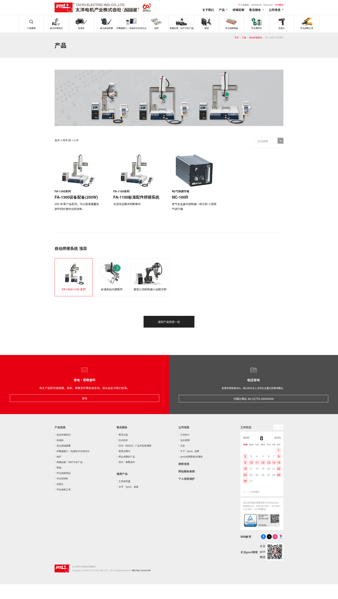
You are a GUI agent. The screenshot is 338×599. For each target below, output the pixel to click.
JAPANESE (256, 4)
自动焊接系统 (255, 37)
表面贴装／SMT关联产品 (70, 462)
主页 (236, 37)
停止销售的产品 (127, 456)
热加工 (60, 484)
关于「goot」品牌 (189, 451)
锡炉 (59, 456)
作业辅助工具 (64, 489)
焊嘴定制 (238, 10)
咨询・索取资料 (127, 462)
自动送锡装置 (64, 445)
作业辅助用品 (64, 473)
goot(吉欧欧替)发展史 (191, 456)
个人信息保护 (186, 479)
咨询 (84, 398)
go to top (330, 591)
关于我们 (208, 10)
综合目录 (123, 440)
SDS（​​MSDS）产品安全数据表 (135, 445)
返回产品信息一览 (169, 322)
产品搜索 (244, 4)
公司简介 (185, 434)
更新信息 (183, 464)
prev (275, 427)
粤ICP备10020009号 (141, 570)
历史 (182, 445)
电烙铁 (60, 440)
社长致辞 (185, 440)
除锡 (59, 467)
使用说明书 (124, 451)
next (281, 427)
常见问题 (123, 434)
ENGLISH (268, 4)
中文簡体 (279, 4)
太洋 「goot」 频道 (128, 486)
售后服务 (122, 427)
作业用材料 (62, 478)
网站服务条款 (186, 471)
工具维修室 (124, 481)
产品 (244, 37)
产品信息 (60, 427)
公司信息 (183, 427)
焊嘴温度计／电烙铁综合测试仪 (73, 451)
